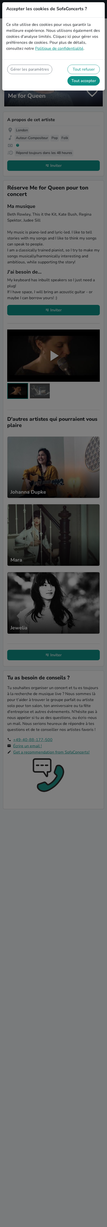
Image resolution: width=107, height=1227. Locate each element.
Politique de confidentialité (59, 48)
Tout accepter (83, 81)
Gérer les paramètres (29, 69)
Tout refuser (84, 69)
